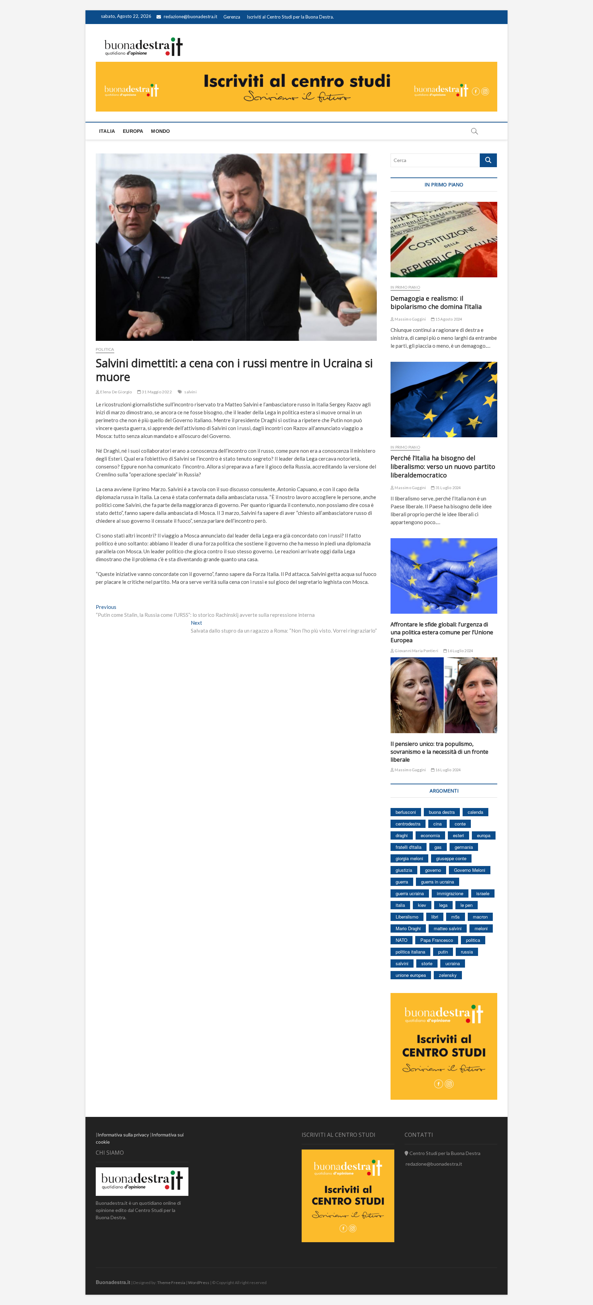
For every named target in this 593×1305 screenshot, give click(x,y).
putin (443, 951)
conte (460, 823)
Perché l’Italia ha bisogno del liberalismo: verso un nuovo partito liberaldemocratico (443, 466)
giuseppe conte (451, 858)
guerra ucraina (410, 893)
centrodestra (408, 823)
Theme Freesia (171, 1282)
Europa (133, 131)
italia (400, 905)
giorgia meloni (409, 858)
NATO (401, 940)
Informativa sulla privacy (123, 1134)
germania (464, 847)
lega (443, 905)
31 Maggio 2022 (156, 391)
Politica (105, 349)
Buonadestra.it (113, 1282)
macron (480, 916)
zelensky (448, 975)
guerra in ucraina (437, 881)
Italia (107, 131)
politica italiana (410, 951)
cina (437, 823)
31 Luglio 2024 (448, 487)
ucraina (452, 963)
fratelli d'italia (408, 847)
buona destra (442, 812)
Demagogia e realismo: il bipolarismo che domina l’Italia (436, 302)
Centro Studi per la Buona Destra (444, 1153)
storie (426, 963)
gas (438, 847)
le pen (467, 905)
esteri (458, 835)
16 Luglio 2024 (460, 650)
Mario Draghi (408, 928)
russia (467, 951)
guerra (402, 881)
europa (483, 835)
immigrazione (450, 893)
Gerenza (231, 17)
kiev (422, 905)
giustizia (404, 870)
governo (433, 870)
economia (430, 835)
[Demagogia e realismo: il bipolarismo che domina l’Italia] (444, 239)
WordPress (198, 1282)
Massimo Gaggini (410, 319)
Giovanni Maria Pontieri (416, 650)
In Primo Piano (405, 287)
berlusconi (406, 812)
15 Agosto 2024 (448, 319)
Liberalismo (407, 916)
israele (482, 893)
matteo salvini (448, 928)
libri (434, 916)
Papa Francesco (436, 940)
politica (473, 940)
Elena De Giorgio (116, 391)
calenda (475, 812)
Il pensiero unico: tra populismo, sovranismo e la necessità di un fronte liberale (439, 751)
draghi (402, 835)
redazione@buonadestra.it (190, 16)
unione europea (411, 975)
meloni (481, 928)
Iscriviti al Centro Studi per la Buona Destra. (290, 17)
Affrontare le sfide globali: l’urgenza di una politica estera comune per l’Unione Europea (442, 632)
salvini (190, 391)
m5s (455, 916)
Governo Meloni (469, 870)
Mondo (160, 131)
